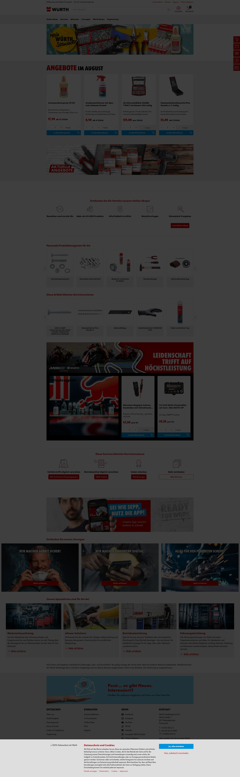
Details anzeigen (90, 771)
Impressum (124, 771)
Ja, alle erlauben (176, 746)
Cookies (114, 771)
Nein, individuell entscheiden (176, 753)
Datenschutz (104, 771)
